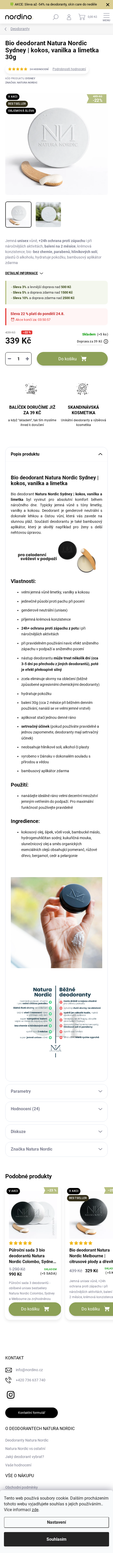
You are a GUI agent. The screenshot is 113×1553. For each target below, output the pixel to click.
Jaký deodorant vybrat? (24, 1457)
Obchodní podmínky (21, 1487)
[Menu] (106, 17)
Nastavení (56, 1522)
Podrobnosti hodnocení (69, 69)
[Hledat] (55, 17)
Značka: (21, 82)
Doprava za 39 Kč (89, 341)
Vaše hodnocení (18, 1465)
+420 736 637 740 (30, 1380)
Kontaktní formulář (31, 1413)
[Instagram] (9, 1394)
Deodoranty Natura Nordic (26, 1440)
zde (35, 1509)
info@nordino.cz (29, 1370)
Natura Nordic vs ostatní (25, 1449)
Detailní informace (21, 273)
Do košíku (67, 358)
